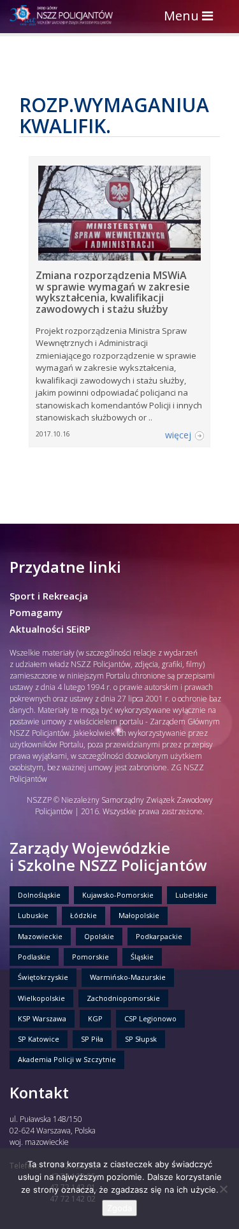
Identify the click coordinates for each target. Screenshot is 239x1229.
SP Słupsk (141, 1039)
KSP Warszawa (42, 1018)
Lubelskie (191, 895)
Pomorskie (90, 956)
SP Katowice (38, 1039)
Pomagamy (36, 612)
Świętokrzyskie (43, 977)
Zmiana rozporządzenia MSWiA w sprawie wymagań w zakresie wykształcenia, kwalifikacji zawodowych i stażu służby (113, 292)
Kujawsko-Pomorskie (118, 895)
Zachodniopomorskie (123, 998)
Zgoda (119, 1208)
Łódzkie (83, 915)
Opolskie (99, 936)
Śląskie (142, 956)
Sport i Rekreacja (49, 595)
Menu (191, 16)
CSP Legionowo (150, 1018)
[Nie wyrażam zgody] (223, 1188)
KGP (95, 1018)
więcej (178, 435)
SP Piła (92, 1039)
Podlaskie (34, 956)
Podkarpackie (159, 936)
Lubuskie (33, 915)
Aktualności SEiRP (50, 628)
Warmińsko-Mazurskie (128, 977)
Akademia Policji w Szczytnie (67, 1059)
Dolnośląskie (39, 895)
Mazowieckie (40, 936)
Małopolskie (139, 915)
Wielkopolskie (41, 998)
